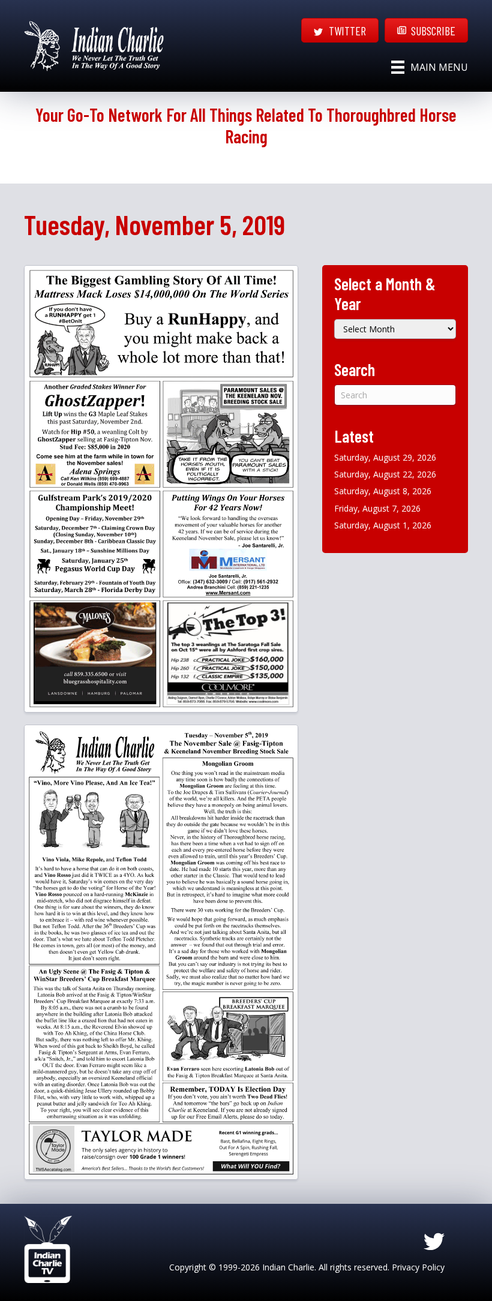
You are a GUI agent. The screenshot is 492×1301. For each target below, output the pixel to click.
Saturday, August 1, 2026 (382, 525)
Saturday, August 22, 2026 (385, 474)
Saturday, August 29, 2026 (385, 457)
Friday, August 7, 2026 (377, 508)
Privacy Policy (418, 1267)
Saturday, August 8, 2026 (382, 491)
